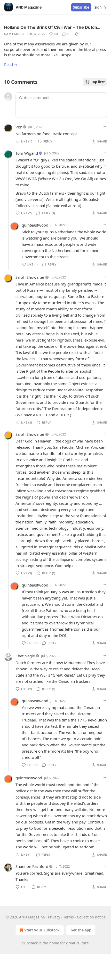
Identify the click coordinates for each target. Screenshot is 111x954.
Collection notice (91, 917)
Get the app (80, 930)
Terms (68, 917)
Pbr (18, 127)
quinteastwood (35, 225)
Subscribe (81, 7)
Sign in (100, 7)
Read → (11, 64)
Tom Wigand (26, 153)
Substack (30, 943)
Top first (98, 82)
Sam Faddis (14, 34)
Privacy (54, 917)
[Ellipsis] (104, 126)
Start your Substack (42, 930)
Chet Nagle (25, 655)
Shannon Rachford (31, 866)
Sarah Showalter (29, 277)
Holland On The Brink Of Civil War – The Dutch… (52, 27)
